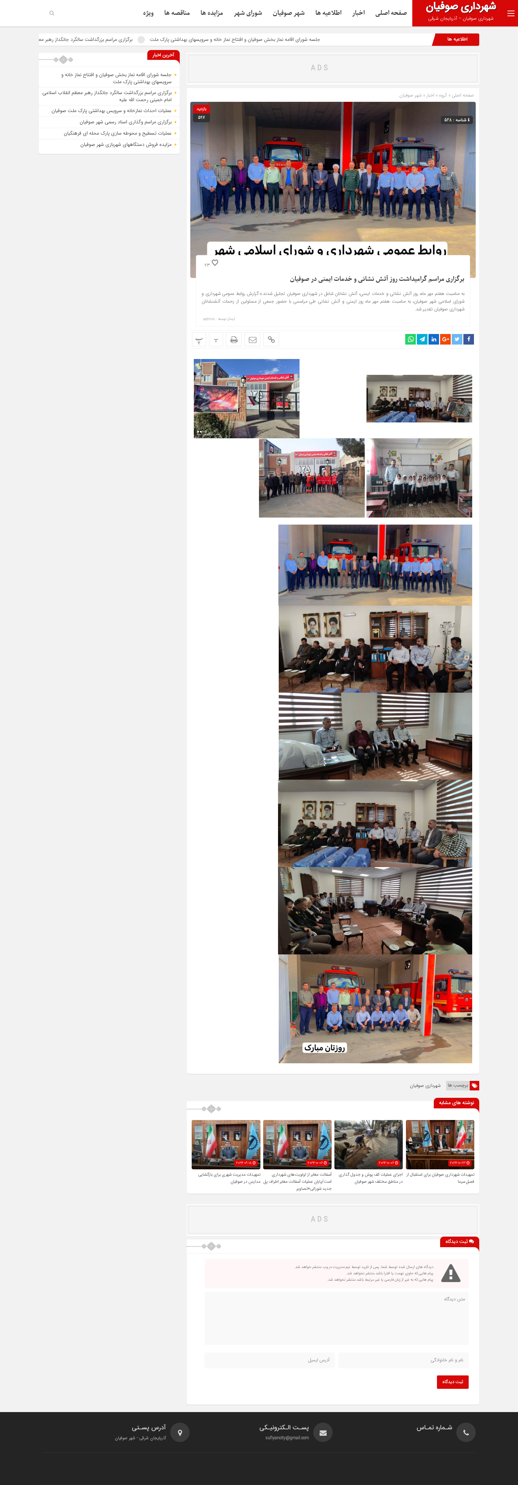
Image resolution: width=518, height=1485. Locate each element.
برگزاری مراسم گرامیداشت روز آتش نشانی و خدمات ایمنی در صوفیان (377, 279)
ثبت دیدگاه (452, 1382)
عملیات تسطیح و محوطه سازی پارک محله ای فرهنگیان (118, 133)
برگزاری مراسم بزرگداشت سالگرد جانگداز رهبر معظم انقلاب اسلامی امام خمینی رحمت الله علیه (126, 39)
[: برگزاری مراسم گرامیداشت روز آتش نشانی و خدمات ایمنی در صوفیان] (252, 339)
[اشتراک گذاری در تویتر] (457, 339)
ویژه (148, 13)
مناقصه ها (177, 13)
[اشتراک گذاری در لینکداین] (433, 339)
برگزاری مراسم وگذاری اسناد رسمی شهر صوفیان (126, 122)
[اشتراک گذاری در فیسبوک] (468, 339)
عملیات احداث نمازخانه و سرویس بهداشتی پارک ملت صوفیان (111, 111)
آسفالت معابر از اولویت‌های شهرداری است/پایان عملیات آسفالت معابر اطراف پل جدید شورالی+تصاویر (298, 1181)
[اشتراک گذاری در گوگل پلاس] (445, 339)
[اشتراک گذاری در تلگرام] (422, 339)
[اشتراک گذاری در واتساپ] (410, 339)
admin (209, 319)
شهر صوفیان (289, 13)
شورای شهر (248, 13)
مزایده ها (212, 13)
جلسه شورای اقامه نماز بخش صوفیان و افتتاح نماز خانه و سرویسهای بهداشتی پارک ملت (320, 39)
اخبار (358, 13)
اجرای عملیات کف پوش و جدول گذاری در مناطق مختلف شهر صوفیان (371, 1178)
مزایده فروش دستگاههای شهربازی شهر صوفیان (126, 144)
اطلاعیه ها (328, 13)
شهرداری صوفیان (425, 1085)
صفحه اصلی (391, 13)
